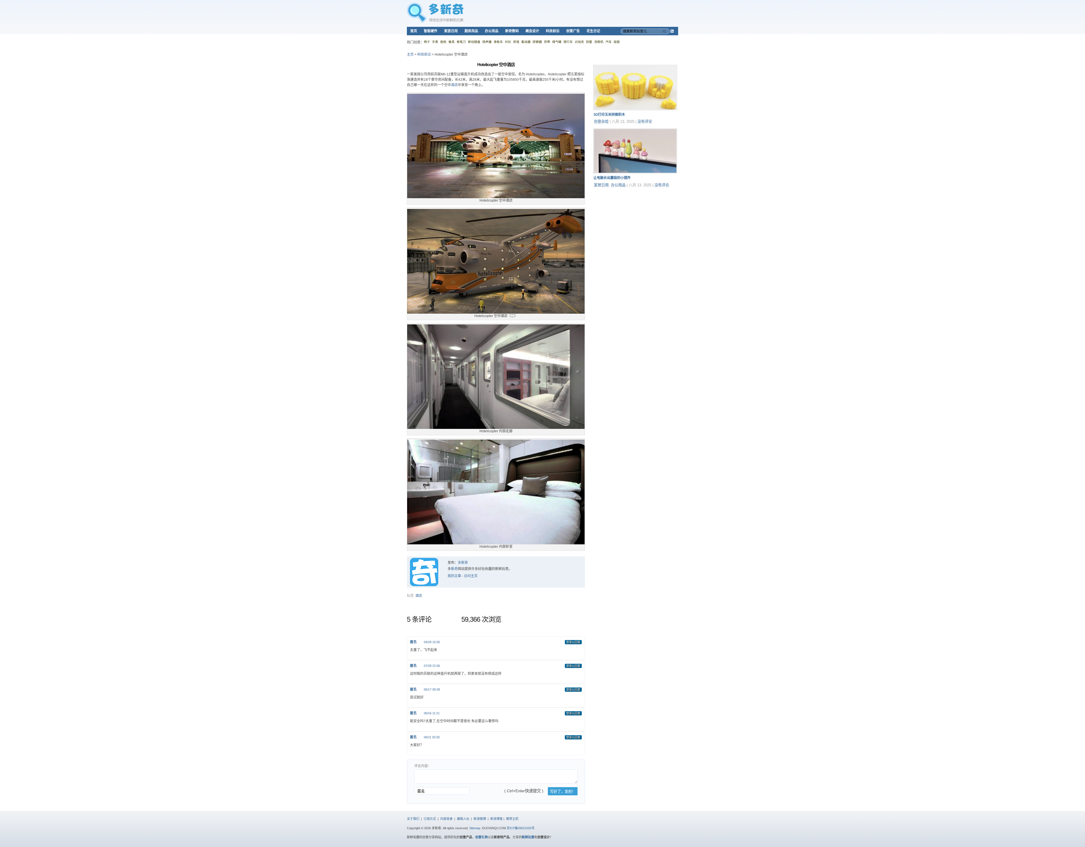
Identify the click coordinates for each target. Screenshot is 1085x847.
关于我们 (413, 818)
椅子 (427, 41)
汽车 (609, 41)
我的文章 (454, 576)
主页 (410, 54)
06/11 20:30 (432, 737)
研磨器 (537, 41)
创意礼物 (481, 837)
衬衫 (508, 41)
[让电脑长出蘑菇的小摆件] (635, 172)
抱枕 (443, 41)
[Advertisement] (635, 227)
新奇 (454, 569)
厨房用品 (471, 31)
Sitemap (474, 828)
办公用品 (491, 31)
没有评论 (644, 121)
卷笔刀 (461, 41)
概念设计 (532, 31)
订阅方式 (430, 818)
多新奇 (463, 563)
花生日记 (593, 31)
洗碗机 (599, 41)
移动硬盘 (474, 41)
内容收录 (446, 818)
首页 (413, 31)
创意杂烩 (601, 121)
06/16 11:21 (432, 713)
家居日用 (451, 31)
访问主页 (471, 576)
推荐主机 (512, 818)
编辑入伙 (463, 818)
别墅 (589, 41)
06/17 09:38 (432, 689)
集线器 (526, 41)
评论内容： (422, 766)
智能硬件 (430, 31)
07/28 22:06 (432, 665)
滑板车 (498, 41)
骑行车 (568, 41)
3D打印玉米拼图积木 (609, 115)
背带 (547, 41)
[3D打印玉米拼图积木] (635, 109)
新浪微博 (480, 818)
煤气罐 (556, 41)
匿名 (413, 642)
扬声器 (487, 41)
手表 (435, 41)
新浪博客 (496, 818)
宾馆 (516, 41)
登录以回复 (573, 642)
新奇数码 (512, 31)
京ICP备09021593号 (521, 828)
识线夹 (579, 41)
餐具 (451, 41)
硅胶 (617, 41)
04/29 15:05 (432, 642)
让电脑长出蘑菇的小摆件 (612, 178)
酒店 (454, 85)
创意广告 (573, 31)
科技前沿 (552, 31)
